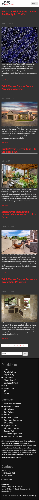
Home (6, 369)
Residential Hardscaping (12, 404)
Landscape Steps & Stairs (13, 434)
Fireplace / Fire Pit (10, 425)
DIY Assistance (9, 423)
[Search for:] (12, 353)
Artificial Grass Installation (13, 436)
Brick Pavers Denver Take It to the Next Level (19, 150)
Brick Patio (7, 415)
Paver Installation (10, 372)
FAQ (5, 386)
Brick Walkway (9, 412)
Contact (6, 394)
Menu (34, 3)
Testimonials (8, 377)
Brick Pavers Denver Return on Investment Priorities (19, 280)
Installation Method (11, 383)
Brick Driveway (9, 409)
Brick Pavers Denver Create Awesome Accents (17, 87)
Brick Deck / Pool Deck (12, 417)
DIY (5, 391)
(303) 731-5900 (7, 480)
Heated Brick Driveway (12, 406)
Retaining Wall (9, 431)
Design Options (9, 388)
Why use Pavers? (10, 380)
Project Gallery (9, 375)
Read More (5, 80)
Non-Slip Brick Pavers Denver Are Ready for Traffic (19, 13)
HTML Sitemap (31, 496)
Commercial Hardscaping (13, 420)
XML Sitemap (22, 496)
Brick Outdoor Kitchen (11, 428)
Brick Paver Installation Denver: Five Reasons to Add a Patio (19, 214)
